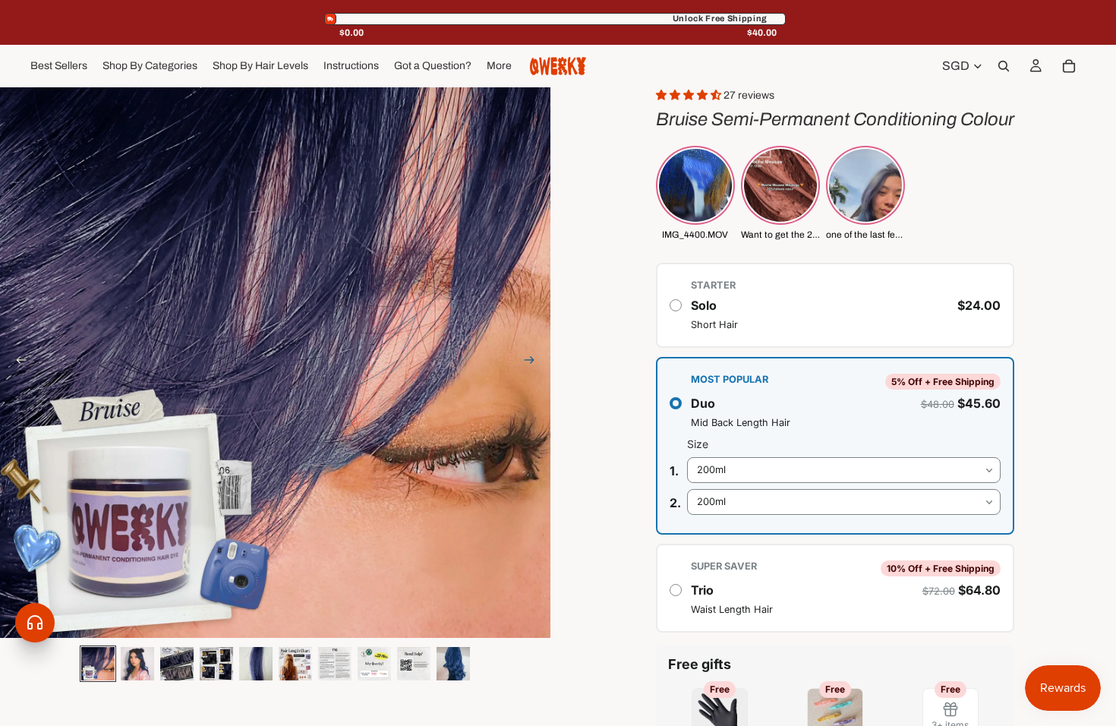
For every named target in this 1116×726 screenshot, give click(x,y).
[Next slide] (533, 363)
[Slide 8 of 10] (374, 663)
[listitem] (499, 66)
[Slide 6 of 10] (295, 663)
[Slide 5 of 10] (256, 663)
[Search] (1003, 66)
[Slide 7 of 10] (335, 663)
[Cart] (1069, 66)
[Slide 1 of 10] (98, 663)
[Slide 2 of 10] (137, 663)
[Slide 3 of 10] (177, 663)
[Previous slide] (16, 363)
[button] (690, 95)
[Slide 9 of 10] (413, 663)
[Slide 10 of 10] (453, 663)
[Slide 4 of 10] (216, 663)
